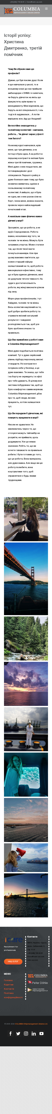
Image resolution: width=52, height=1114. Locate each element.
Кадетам (8, 985)
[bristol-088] (37, 981)
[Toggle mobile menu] (46, 8)
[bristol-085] (37, 988)
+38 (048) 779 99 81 (17, 2)
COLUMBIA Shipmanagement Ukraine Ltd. (31, 1024)
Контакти (9, 989)
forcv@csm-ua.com (34, 2)
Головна (8, 980)
